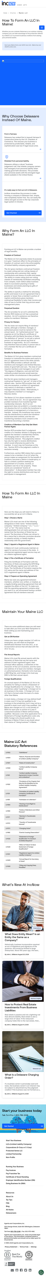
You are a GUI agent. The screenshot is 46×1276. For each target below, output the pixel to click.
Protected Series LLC (14, 1151)
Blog (8, 1206)
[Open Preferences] (41, 1272)
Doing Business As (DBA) (15, 1183)
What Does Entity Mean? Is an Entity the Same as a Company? (22, 937)
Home (5, 13)
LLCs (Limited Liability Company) (18, 1144)
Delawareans (11, 1213)
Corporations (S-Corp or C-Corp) (19, 1147)
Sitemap (34, 1247)
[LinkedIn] (30, 1270)
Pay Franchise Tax (13, 1174)
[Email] (12, 1270)
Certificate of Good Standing (17, 1177)
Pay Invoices (11, 1170)
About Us (9, 1197)
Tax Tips (9, 1200)
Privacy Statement (11, 1247)
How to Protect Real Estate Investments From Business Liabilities (21, 1007)
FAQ (7, 1203)
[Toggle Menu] (42, 27)
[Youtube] (17, 1270)
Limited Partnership (14, 1154)
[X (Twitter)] (25, 1270)
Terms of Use (24, 1247)
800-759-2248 (15, 1231)
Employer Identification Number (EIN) (20, 1180)
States (13, 13)
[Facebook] (21, 1270)
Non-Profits (10, 1157)
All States (10, 1210)
